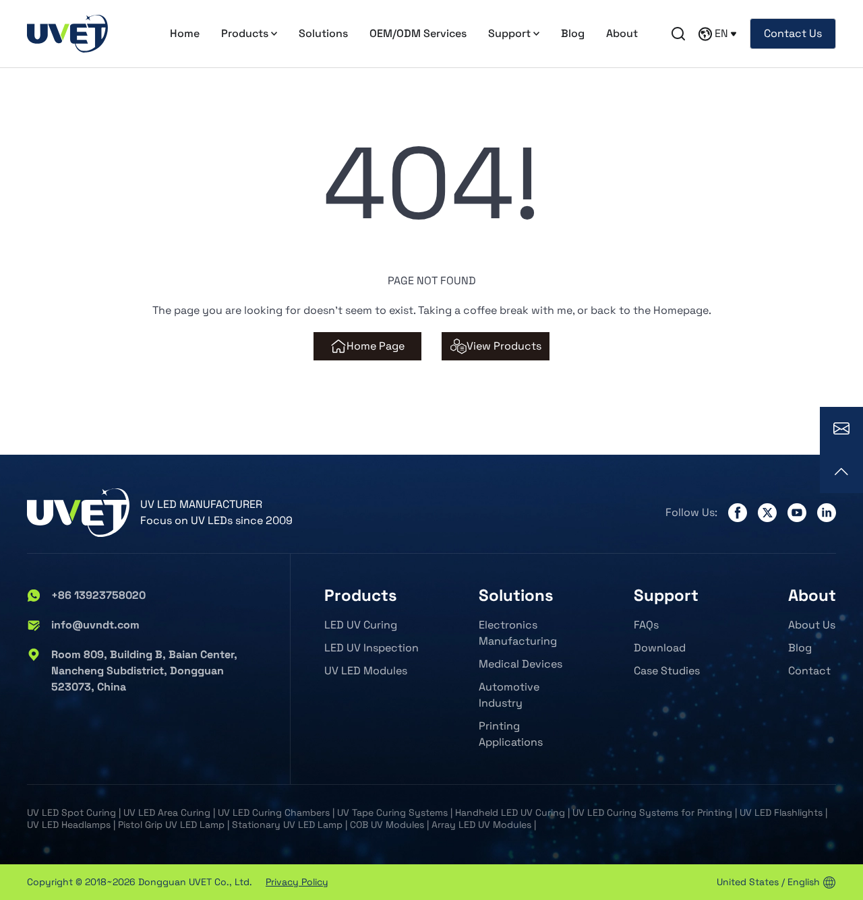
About (622, 33)
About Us (811, 625)
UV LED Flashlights (781, 812)
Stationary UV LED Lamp (287, 824)
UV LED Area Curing (166, 812)
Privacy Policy (297, 882)
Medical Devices (520, 664)
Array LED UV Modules (481, 824)
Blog (573, 33)
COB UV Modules (387, 824)
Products (244, 33)
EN (721, 33)
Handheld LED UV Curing (510, 812)
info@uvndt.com (95, 625)
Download (660, 648)
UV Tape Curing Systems (392, 812)
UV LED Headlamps (69, 824)
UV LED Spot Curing (71, 812)
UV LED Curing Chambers (274, 812)
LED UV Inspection (371, 648)
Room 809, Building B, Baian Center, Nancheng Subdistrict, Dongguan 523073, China (144, 670)
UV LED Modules (365, 671)
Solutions (323, 33)
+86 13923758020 (98, 595)
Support (509, 33)
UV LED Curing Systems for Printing (652, 812)
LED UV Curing (360, 625)
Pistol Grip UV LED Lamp (171, 824)
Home (185, 33)
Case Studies (667, 671)
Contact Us (793, 33)
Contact (809, 671)
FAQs (646, 625)
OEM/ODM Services (418, 33)
